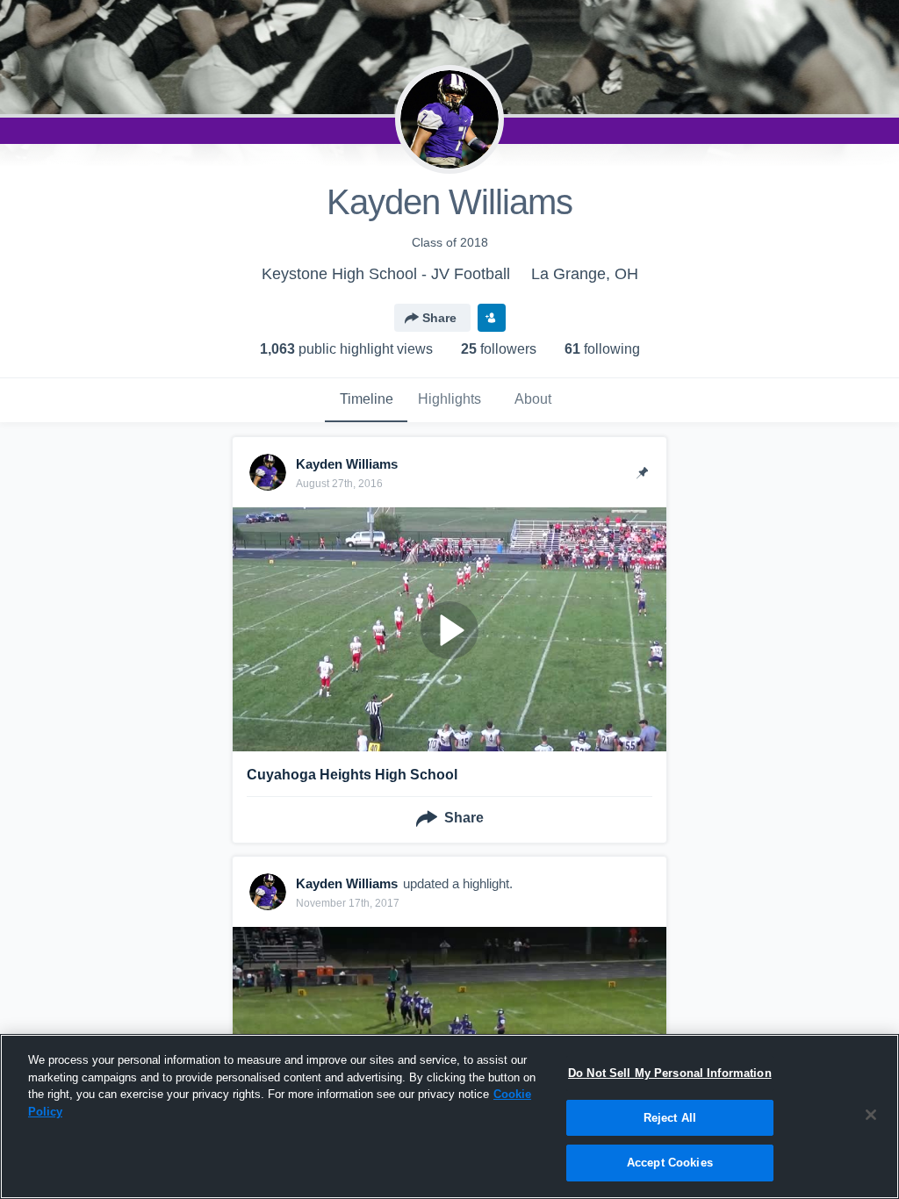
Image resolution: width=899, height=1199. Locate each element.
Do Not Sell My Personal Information (670, 1073)
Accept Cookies (670, 1162)
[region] (449, 1116)
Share (439, 318)
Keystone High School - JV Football (386, 274)
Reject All (670, 1117)
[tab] (366, 400)
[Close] (871, 1114)
